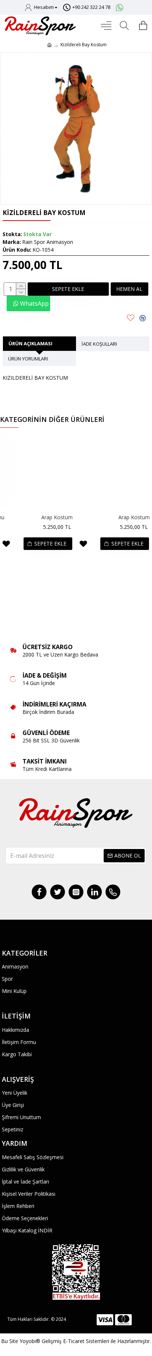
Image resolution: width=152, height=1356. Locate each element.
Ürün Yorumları (28, 358)
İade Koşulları (99, 343)
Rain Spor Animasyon (47, 241)
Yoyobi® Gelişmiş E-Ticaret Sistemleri (64, 1341)
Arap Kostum (116, 517)
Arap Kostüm (39, 517)
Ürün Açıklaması (30, 343)
